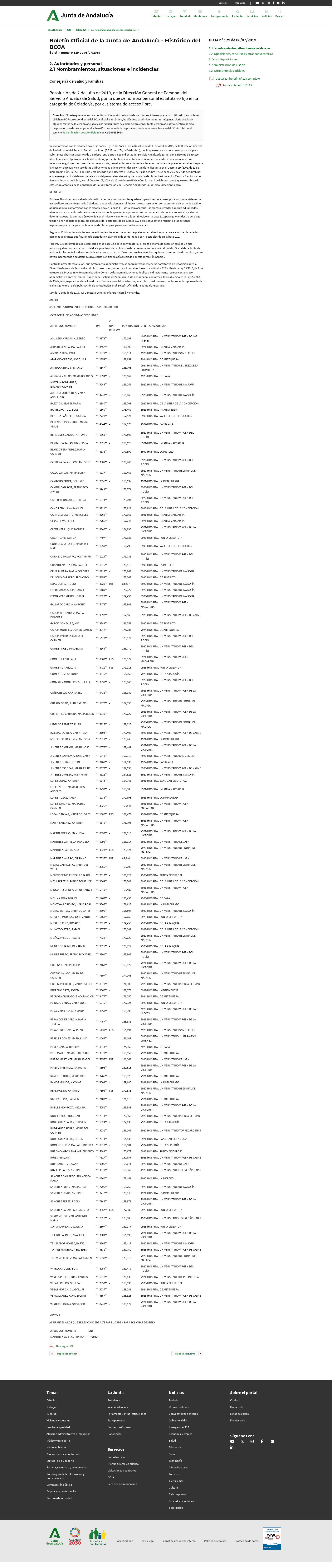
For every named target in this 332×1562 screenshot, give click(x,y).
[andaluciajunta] (262, 3)
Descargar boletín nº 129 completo (238, 78)
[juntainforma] (278, 3)
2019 (69, 29)
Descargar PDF (64, 1346)
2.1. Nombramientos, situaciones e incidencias (113, 29)
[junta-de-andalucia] (283, 3)
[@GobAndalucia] (257, 3)
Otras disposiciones (223, 59)
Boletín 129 (81, 29)
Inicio (90, 15)
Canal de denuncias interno (179, 1541)
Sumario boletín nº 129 (237, 85)
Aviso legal (148, 1541)
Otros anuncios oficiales (227, 70)
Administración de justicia (227, 65)
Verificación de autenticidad (83, 132)
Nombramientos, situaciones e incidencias (239, 48)
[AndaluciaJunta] (273, 3)
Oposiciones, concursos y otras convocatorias (241, 54)
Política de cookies (215, 1541)
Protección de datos (246, 1541)
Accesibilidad (125, 1541)
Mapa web (240, 2)
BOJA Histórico (55, 29)
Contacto (223, 2)
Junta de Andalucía (52, 15)
